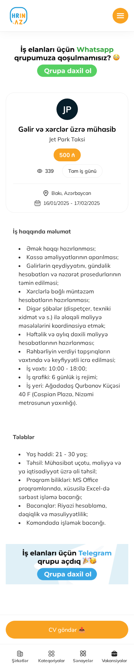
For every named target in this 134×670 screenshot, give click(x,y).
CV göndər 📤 (67, 629)
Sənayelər (83, 660)
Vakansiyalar (114, 660)
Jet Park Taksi (67, 139)
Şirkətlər (20, 660)
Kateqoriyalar (51, 660)
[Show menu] (120, 16)
